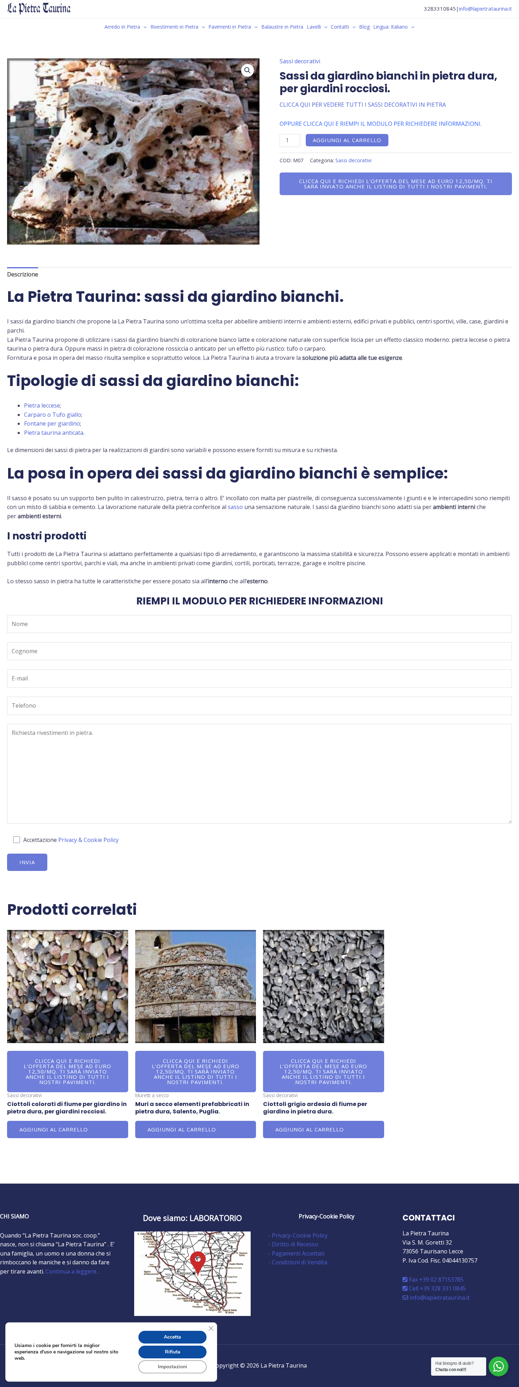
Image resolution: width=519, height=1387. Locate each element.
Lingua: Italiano (390, 26)
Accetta (172, 1337)
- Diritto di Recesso (293, 1244)
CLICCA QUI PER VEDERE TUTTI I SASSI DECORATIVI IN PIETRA (363, 105)
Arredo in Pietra (122, 26)
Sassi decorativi (300, 61)
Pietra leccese (42, 405)
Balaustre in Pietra (282, 26)
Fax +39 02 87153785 (435, 1279)
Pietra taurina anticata (53, 433)
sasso (235, 507)
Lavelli (314, 26)
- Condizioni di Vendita (297, 1262)
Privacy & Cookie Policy (88, 840)
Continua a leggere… (73, 1271)
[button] (143, 26)
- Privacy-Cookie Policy (298, 1235)
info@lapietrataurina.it (485, 8)
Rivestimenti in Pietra (174, 26)
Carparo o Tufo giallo (52, 415)
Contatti (340, 26)
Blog (364, 26)
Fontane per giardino (52, 423)
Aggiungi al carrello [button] (53, 1129)
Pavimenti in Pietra (229, 26)
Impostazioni (172, 1366)
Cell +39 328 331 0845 (436, 1288)
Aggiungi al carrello (347, 140)
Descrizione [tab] (22, 274)
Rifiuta (172, 1351)
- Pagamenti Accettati (296, 1253)
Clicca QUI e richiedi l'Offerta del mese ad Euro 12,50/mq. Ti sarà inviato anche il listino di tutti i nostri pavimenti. (396, 183)
